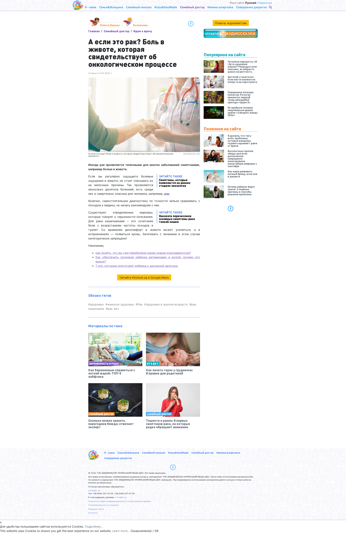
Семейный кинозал (153, 452)
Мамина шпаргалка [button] (220, 7)
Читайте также (174, 180)
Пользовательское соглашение (103, 505)
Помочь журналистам (231, 23)
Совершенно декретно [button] (251, 7)
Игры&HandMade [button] (165, 7)
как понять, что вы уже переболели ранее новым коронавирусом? (143, 253)
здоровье (97, 304)
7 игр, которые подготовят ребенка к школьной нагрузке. (137, 266)
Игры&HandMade (178, 452)
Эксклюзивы (140, 25)
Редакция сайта (96, 509)
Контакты (93, 513)
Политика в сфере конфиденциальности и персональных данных (119, 501)
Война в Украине (110, 25)
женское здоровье (120, 304)
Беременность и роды (104, 363)
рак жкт (113, 308)
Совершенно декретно (118, 458)
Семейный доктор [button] (192, 7)
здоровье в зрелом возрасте (167, 304)
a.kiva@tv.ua (94, 490)
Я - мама (109, 452)
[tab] (230, 208)
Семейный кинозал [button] (139, 7)
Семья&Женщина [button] (111, 7)
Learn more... (121, 531)
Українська (265, 2)
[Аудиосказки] (231, 33)
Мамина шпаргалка (228, 452)
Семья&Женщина (128, 452)
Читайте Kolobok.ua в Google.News (144, 277)
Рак (140, 304)
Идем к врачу (142, 31)
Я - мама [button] (90, 7)
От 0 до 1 (152, 363)
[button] (270, 7)
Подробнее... (94, 526)
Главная (94, 31)
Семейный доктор (116, 31)
